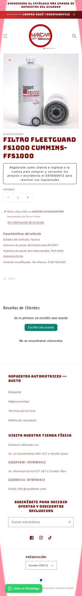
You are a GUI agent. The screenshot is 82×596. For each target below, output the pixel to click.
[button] (5, 36)
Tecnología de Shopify (65, 588)
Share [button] (11, 278)
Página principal (18, 401)
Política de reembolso (22, 420)
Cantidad (8, 189)
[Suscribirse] (69, 522)
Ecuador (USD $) (38, 565)
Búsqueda (14, 392)
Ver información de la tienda (25, 222)
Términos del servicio (22, 411)
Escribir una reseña (41, 327)
